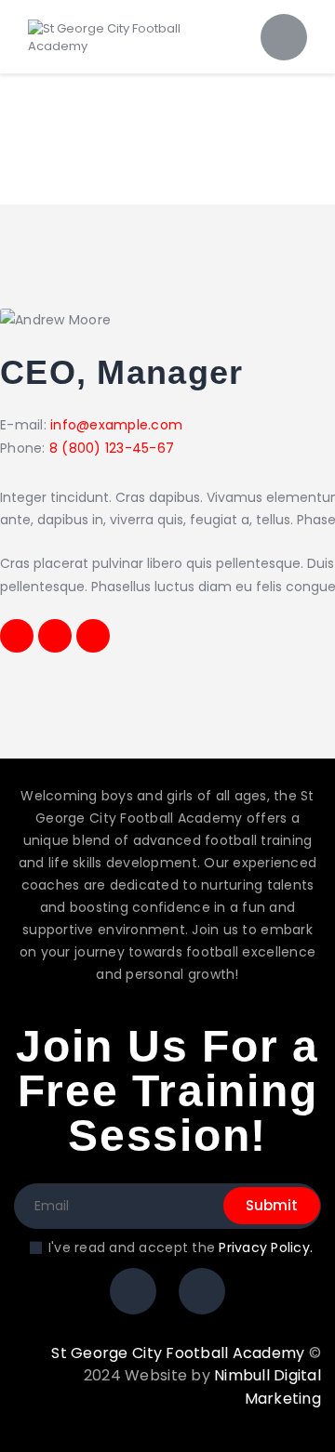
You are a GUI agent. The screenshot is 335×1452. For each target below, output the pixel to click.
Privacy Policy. (266, 1247)
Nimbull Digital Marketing (267, 1387)
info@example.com (116, 425)
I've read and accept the (180, 1247)
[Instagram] (133, 1291)
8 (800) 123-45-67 (111, 448)
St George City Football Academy (177, 1353)
